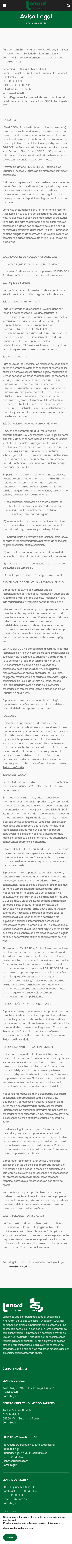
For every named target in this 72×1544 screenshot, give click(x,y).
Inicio (28, 23)
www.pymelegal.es (19, 1266)
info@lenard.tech (12, 1392)
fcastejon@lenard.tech (16, 1499)
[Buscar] (68, 5)
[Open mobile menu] (4, 5)
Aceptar (10, 1537)
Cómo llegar (10, 1396)
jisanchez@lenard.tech (15, 1461)
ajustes (29, 1528)
